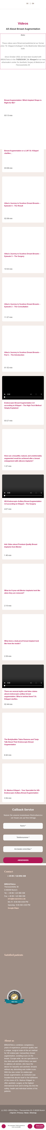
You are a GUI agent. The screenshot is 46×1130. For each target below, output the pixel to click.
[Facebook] (9, 3)
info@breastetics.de (16, 899)
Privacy (20, 1113)
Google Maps (13, 908)
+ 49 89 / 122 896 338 (16, 876)
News (26, 1113)
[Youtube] (18, 3)
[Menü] (42, 6)
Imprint (13, 1113)
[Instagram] (13, 3)
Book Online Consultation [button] (40, 1126)
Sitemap (33, 1113)
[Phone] (30, 1126)
